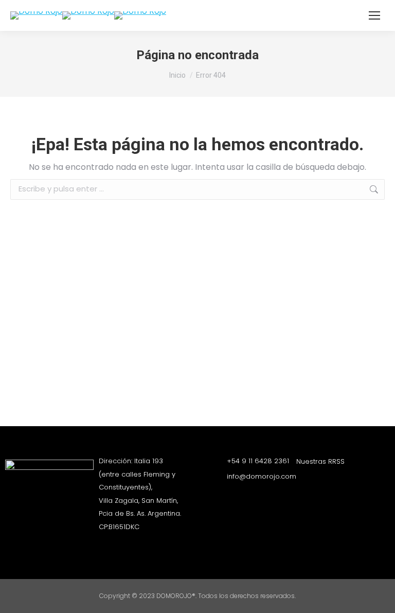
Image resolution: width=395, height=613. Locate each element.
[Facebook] (319, 480)
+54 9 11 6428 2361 (258, 461)
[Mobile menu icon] (374, 15)
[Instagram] (301, 480)
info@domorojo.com (261, 476)
